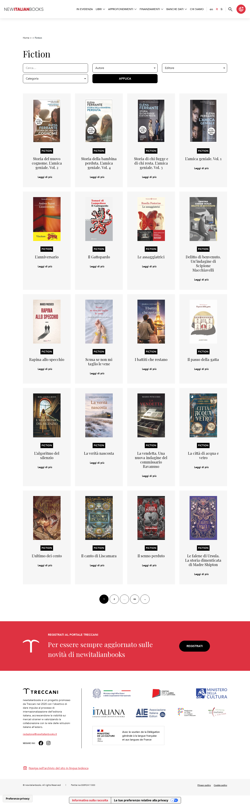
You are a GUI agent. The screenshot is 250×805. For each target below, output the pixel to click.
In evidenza (85, 9)
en (211, 9)
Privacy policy (204, 785)
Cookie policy (220, 785)
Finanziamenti (150, 9)
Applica (125, 78)
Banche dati (175, 9)
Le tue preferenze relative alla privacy (141, 800)
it (217, 9)
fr (222, 9)
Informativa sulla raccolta (90, 800)
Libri (99, 9)
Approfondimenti (120, 9)
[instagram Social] (48, 743)
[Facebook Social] (41, 743)
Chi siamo (197, 9)
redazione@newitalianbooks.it (40, 734)
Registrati (194, 646)
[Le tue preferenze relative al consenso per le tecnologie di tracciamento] (17, 798)
